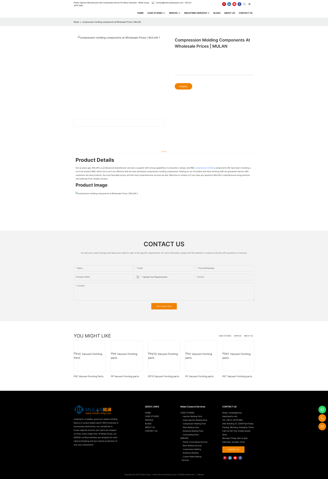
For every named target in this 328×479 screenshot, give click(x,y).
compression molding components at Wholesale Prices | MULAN (111, 22)
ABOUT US (248, 336)
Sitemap (200, 474)
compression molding (205, 168)
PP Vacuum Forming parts (125, 376)
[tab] (164, 150)
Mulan (76, 22)
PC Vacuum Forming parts (199, 376)
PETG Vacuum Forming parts (163, 376)
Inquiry (183, 86)
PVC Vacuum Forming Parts (88, 376)
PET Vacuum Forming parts (237, 376)
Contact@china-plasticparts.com (169, 3)
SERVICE (237, 336)
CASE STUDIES (225, 336)
